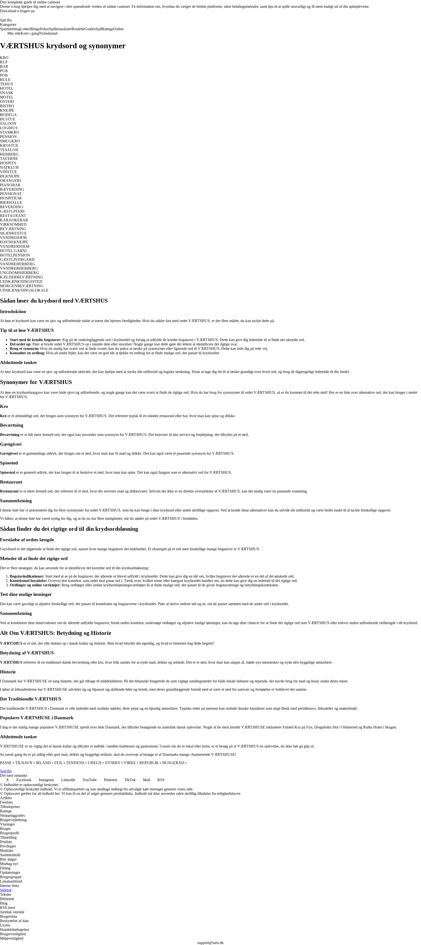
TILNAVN (23, 763)
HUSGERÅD (173, 763)
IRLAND (43, 763)
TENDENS (75, 763)
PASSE (6, 763)
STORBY (112, 763)
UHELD (94, 763)
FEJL (58, 763)
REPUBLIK (149, 763)
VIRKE (130, 763)
